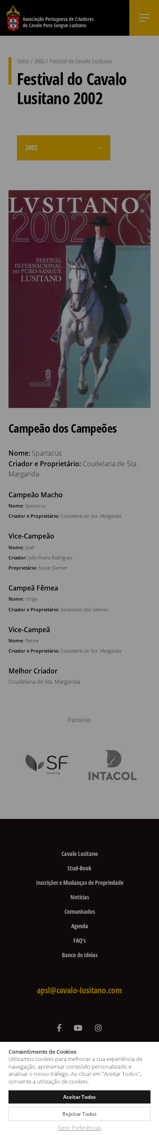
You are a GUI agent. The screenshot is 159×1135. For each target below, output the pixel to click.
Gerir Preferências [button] (79, 1127)
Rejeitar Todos (79, 1114)
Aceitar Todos (79, 1097)
